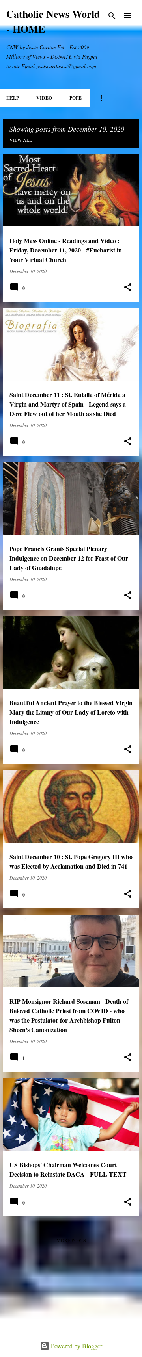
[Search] (112, 15)
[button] (128, 287)
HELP (12, 98)
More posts (71, 1240)
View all (20, 140)
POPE (75, 98)
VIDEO (44, 98)
